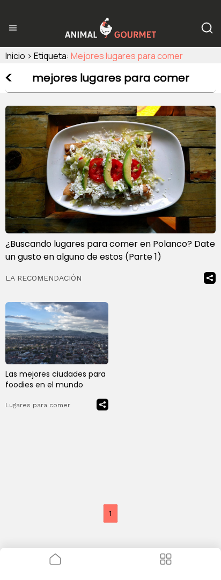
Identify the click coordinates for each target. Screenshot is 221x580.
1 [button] (110, 513)
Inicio (15, 56)
